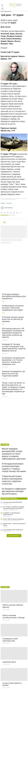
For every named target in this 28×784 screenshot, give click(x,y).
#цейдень (3, 203)
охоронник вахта (9, 662)
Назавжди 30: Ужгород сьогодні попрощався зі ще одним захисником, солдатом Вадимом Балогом (13, 347)
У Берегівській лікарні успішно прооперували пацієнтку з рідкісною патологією (12, 480)
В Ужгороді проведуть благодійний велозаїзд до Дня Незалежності (14, 296)
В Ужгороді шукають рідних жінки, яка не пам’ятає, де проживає (13, 319)
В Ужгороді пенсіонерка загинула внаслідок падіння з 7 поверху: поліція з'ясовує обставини (14, 467)
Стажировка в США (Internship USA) (10, 640)
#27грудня (9, 203)
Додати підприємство (14, 535)
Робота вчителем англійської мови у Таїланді (13, 616)
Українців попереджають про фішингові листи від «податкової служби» (13, 373)
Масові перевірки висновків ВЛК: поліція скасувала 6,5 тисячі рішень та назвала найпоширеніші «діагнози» (14, 453)
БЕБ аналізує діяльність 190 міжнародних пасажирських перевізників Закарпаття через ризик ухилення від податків (13, 332)
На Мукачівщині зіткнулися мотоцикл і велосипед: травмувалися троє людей (13, 308)
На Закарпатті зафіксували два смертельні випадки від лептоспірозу (14, 491)
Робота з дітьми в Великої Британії (12, 606)
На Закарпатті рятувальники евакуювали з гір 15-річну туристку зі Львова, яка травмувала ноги (13, 361)
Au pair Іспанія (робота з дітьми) (12, 684)
